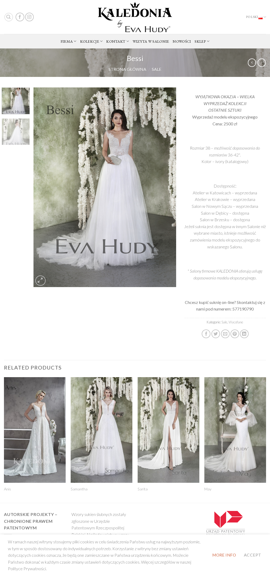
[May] (235, 430)
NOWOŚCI (182, 41)
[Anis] (35, 430)
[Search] (8, 17)
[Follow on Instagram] (29, 17)
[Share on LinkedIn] (244, 333)
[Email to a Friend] (225, 333)
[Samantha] (101, 430)
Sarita (143, 489)
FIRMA (67, 41)
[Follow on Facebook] (20, 17)
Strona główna (127, 69)
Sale (156, 69)
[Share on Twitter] (215, 333)
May (207, 489)
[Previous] (43, 187)
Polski (252, 16)
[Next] (166, 187)
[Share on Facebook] (206, 333)
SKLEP (200, 41)
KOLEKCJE (89, 41)
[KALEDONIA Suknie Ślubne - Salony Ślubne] (135, 17)
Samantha (79, 489)
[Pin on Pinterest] (234, 333)
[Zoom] (40, 280)
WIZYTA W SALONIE (151, 41)
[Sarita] (168, 430)
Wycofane (236, 322)
